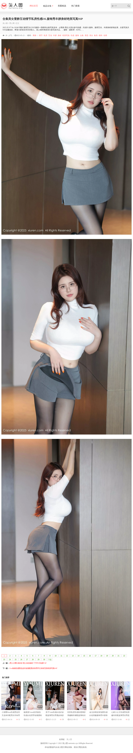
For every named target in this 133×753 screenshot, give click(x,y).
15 (84, 656)
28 (33, 660)
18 (101, 656)
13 (73, 656)
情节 (41, 35)
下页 (50, 660)
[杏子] (55, 698)
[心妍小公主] (120, 698)
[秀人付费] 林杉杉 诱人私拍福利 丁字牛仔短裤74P (27, 663)
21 (118, 656)
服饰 (77, 35)
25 (15, 660)
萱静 (34, 35)
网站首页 (34, 6)
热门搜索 (75, 6)
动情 (105, 35)
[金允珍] (98, 698)
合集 (82, 35)
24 (10, 660)
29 (38, 660)
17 (96, 656)
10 (55, 656)
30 (44, 660)
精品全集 (47, 6)
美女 (91, 35)
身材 (59, 35)
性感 (72, 35)
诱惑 (86, 35)
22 (124, 656)
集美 (96, 35)
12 (67, 656)
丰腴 (55, 35)
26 (21, 660)
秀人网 (11, 23)
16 (90, 656)
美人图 (5, 23)
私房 (45, 35)
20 (113, 656)
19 (107, 656)
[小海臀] (11, 698)
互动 (50, 35)
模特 (100, 35)
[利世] (76, 698)
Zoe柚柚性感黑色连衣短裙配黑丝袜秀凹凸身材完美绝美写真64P (33, 668)
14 (78, 656)
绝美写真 (66, 35)
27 (27, 660)
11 (61, 656)
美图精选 (62, 6)
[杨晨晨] (33, 698)
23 (4, 660)
